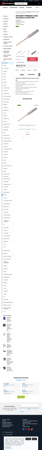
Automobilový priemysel (8, 274)
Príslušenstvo (6, 176)
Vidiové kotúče (6, 181)
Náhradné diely (6, 93)
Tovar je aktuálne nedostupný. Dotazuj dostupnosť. (32, 59)
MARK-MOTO (6, 110)
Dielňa (5, 29)
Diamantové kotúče (7, 178)
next (38, 121)
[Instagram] (26, 429)
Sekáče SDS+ (6, 241)
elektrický (5, 253)
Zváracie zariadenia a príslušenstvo (7, 308)
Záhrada (5, 162)
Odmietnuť (28, 438)
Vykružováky (6, 186)
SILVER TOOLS (6, 118)
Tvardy (5, 76)
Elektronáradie (6, 39)
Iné (4, 224)
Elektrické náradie (7, 99)
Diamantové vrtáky (7, 203)
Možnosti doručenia (20, 62)
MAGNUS (5, 104)
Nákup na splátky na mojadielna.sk (30, 423)
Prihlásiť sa (22, 411)
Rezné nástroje (6, 101)
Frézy (5, 244)
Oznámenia (25, 419)
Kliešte (5, 171)
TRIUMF (5, 82)
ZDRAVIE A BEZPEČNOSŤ (6, 262)
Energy (5, 288)
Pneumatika (6, 299)
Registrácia (36, 0)
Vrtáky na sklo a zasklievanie (6, 221)
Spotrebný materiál (7, 48)
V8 (4, 296)
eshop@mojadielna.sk (9, 432)
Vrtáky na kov (6, 209)
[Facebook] (23, 429)
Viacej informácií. (18, 445)
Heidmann (5, 71)
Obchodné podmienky (6, 422)
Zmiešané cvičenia (7, 217)
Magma (5, 293)
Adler (4, 79)
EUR (25, 0)
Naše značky (6, 18)
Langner (5, 85)
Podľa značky (5, 62)
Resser (5, 285)
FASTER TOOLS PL (7, 138)
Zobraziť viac (21, 397)
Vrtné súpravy (6, 212)
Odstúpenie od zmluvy (7, 423)
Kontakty (4, 420)
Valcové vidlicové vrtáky (8, 200)
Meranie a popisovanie (7, 165)
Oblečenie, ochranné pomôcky (8, 43)
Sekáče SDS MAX (7, 235)
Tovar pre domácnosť (7, 96)
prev (16, 121)
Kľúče (5, 160)
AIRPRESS (6, 90)
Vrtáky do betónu (6, 192)
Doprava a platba (6, 419)
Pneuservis (6, 26)
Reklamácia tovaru (6, 426)
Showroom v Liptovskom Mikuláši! (30, 420)
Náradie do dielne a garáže (8, 302)
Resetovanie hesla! (27, 422)
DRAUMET (6, 146)
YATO (5, 113)
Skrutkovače (6, 154)
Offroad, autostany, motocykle (7, 56)
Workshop (5, 282)
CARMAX (5, 115)
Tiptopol (5, 121)
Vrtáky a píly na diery (7, 184)
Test (4, 311)
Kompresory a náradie (8, 36)
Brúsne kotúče (6, 227)
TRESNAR (5, 268)
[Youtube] (29, 429)
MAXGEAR (6, 291)
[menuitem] (5, 7)
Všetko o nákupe (5, 0)
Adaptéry (5, 189)
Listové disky (6, 233)
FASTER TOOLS (7, 124)
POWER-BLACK (6, 277)
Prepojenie (5, 168)
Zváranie (5, 31)
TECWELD (5, 107)
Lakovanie (6, 34)
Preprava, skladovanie (7, 256)
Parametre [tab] (31, 74)
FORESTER (6, 129)
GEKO (5, 65)
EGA (4, 132)
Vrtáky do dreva (6, 206)
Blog (24, 425)
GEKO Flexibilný (6, 87)
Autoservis (6, 21)
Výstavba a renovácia (7, 305)
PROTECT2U (6, 143)
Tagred (5, 271)
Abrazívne (5, 157)
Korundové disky (6, 238)
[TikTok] (32, 429)
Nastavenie (8, 447)
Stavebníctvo (6, 151)
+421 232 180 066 (8, 434)
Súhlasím (34, 438)
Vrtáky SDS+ (4, 194)
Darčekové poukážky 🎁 (8, 60)
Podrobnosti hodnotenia (20, 21)
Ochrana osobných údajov (7, 425)
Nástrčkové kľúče (7, 250)
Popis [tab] (22, 74)
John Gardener (6, 68)
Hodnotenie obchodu (21, 378)
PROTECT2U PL (7, 135)
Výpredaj (5, 16)
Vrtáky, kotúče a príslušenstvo (7, 52)
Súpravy (5, 197)
